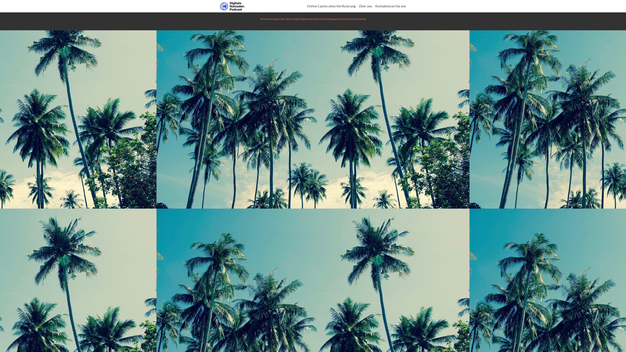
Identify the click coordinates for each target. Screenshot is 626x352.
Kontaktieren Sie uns (390, 6)
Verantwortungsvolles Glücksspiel (279, 18)
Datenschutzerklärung (353, 18)
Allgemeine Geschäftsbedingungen (319, 18)
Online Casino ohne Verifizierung (331, 6)
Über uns (365, 6)
